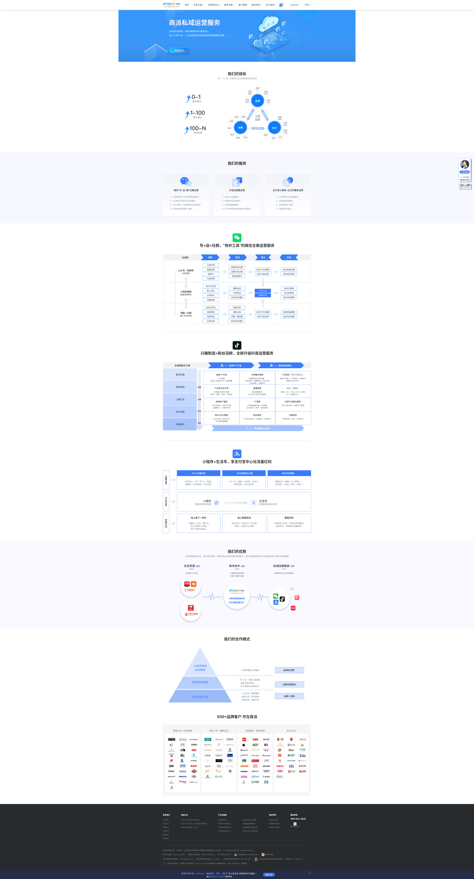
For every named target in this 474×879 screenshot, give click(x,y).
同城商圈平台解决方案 (250, 827)
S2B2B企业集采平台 (225, 827)
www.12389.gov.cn (186, 859)
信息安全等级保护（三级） (190, 827)
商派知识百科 (273, 820)
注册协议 (166, 835)
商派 (171, 5)
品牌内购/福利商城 (249, 824)
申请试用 (294, 5)
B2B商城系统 (222, 820)
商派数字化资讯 (274, 824)
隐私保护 (166, 838)
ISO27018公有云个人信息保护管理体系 (194, 824)
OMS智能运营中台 (224, 831)
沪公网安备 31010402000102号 (248, 854)
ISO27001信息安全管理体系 (190, 820)
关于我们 (166, 820)
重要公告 (166, 827)
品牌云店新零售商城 (249, 820)
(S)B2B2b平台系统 (224, 824)
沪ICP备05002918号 (224, 854)
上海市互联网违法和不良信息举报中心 (270, 859)
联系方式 (166, 824)
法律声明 (166, 831)
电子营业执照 (269, 854)
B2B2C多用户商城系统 (250, 831)
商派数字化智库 (274, 827)
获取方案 (269, 875)
